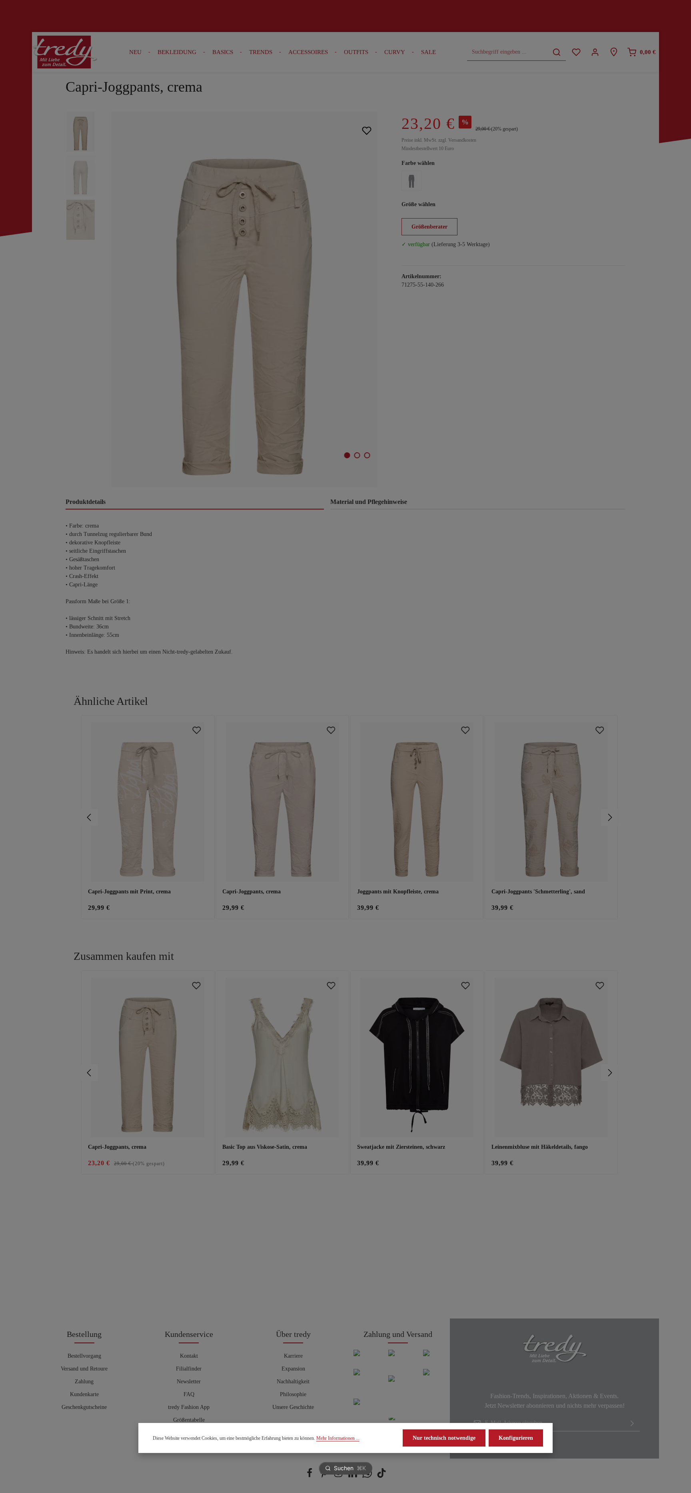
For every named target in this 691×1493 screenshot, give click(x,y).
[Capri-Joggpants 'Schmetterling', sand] (551, 802)
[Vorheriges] (89, 817)
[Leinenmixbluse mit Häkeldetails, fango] (551, 1057)
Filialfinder (189, 1369)
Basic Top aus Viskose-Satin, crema (264, 1147)
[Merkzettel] (576, 52)
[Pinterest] (324, 1476)
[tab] (195, 502)
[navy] (411, 181)
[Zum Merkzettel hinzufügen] (366, 130)
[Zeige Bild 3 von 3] (367, 455)
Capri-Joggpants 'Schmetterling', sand (538, 892)
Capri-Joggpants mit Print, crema (129, 892)
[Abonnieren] (632, 1423)
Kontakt (189, 1356)
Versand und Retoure (84, 1369)
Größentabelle (189, 1420)
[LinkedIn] (353, 1476)
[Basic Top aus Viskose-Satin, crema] (282, 1057)
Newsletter (189, 1382)
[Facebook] (310, 1476)
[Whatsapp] (367, 1476)
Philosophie (293, 1394)
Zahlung (84, 1382)
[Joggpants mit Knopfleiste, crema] (417, 802)
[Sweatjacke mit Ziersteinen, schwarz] (417, 1057)
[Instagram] (339, 1476)
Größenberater (429, 227)
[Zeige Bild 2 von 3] (357, 455)
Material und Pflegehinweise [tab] (368, 501)
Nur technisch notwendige (444, 1438)
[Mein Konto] (594, 52)
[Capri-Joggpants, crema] (244, 299)
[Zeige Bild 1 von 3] (347, 455)
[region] (225, 299)
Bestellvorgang (84, 1356)
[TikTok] (381, 1476)
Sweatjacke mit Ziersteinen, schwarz (401, 1147)
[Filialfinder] (613, 52)
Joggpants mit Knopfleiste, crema (398, 892)
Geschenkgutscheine (84, 1407)
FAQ (189, 1394)
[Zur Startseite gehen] (65, 52)
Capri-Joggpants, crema (251, 892)
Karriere (293, 1356)
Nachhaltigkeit (293, 1382)
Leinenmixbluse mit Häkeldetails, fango (539, 1147)
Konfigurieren (516, 1438)
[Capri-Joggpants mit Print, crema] (148, 802)
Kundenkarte (84, 1394)
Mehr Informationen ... (337, 1438)
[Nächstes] (609, 817)
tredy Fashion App (189, 1407)
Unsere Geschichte (293, 1407)
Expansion (293, 1369)
